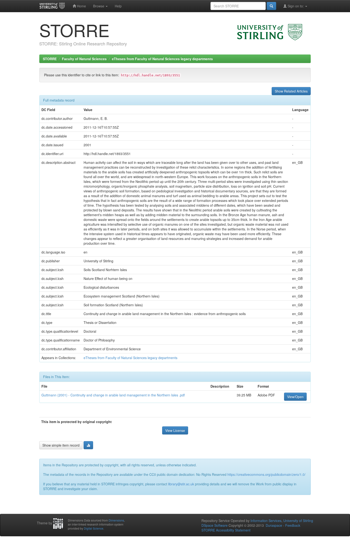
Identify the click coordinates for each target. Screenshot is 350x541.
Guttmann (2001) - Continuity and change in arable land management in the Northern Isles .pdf (113, 395)
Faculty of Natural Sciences (84, 58)
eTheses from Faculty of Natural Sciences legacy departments (162, 58)
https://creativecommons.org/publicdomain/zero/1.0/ (266, 474)
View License (175, 430)
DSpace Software (214, 525)
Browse (99, 6)
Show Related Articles (291, 91)
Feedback (292, 525)
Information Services (265, 520)
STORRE (50, 58)
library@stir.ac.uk (181, 484)
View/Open (295, 396)
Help (118, 6)
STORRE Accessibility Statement (225, 530)
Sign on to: (296, 6)
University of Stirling (298, 520)
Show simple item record (61, 445)
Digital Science (93, 528)
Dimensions (116, 520)
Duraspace (274, 525)
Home (81, 6)
